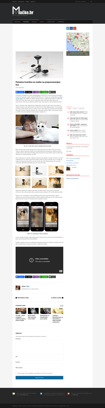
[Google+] (74, 28)
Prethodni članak (23, 298)
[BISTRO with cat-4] (56, 170)
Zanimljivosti (51, 21)
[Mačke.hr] (23, 10)
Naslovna (15, 1)
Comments (81, 108)
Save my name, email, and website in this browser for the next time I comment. (35, 373)
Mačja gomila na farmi (71, 165)
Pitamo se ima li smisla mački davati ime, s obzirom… (78, 130)
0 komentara (21, 87)
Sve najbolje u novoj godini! (72, 162)
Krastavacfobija (69, 160)
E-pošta (18, 362)
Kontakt (27, 1)
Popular (69, 108)
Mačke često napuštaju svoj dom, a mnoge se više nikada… (79, 113)
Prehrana (26, 21)
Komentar (18, 338)
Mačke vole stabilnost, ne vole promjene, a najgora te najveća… (79, 119)
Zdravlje (34, 21)
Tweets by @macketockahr (72, 178)
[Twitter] (67, 28)
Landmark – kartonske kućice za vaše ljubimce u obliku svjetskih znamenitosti (57, 319)
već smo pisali (36, 95)
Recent (74, 108)
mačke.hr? (33, 1)
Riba (27, 286)
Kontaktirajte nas (24, 394)
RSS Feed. (75, 394)
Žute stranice (21, 1)
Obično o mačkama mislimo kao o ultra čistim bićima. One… (78, 136)
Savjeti (42, 21)
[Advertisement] (39, 37)
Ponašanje (17, 21)
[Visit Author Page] (18, 288)
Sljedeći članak (56, 298)
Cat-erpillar (74, 167)
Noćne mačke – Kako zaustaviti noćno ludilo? (32, 317)
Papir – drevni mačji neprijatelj (73, 158)
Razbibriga (61, 21)
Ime (17, 356)
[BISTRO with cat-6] (39, 183)
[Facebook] (71, 28)
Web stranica (19, 367)
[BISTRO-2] (39, 170)
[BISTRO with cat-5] (56, 183)
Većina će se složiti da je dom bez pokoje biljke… (78, 125)
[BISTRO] (22, 170)
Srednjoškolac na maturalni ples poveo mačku (44, 317)
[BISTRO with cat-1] (22, 183)
